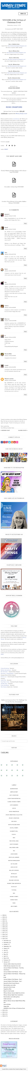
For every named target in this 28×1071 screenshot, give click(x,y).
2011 (3, 1014)
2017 (3, 932)
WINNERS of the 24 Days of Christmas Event (14, 1008)
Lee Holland (14, 863)
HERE (2, 654)
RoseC (6, 227)
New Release (14, 876)
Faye (14, 837)
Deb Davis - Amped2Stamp (7, 673)
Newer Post (6, 430)
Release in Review (14, 880)
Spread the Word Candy (9, 987)
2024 (3, 919)
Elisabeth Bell (14, 831)
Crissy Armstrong (5, 668)
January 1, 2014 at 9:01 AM (10, 270)
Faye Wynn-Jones (5, 681)
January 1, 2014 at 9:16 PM (10, 367)
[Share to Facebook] (6, 145)
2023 (3, 921)
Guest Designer (14, 844)
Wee (14, 893)
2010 (3, 1016)
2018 (3, 930)
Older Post (22, 430)
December (6, 940)
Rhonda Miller (8, 353)
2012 (3, 1012)
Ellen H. (14, 834)
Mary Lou (7, 319)
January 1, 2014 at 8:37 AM (10, 254)
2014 (3, 938)
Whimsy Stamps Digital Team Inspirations (13, 994)
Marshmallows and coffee (10, 985)
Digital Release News (14, 824)
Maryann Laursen (9, 378)
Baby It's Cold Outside (9, 991)
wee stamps (14, 906)
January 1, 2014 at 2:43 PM (10, 337)
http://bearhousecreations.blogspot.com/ (16, 52)
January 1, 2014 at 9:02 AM (10, 284)
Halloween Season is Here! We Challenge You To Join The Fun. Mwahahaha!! (14, 701)
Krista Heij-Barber (5, 685)
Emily (5, 977)
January (5, 962)
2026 (3, 915)
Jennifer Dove (4, 683)
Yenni (14, 903)
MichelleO (14, 873)
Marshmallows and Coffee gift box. (12, 996)
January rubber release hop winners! (12, 964)
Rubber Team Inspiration (14, 883)
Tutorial (14, 890)
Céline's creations (14, 818)
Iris (14, 850)
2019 (3, 928)
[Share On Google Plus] (15, 145)
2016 (3, 934)
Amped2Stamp (14, 791)
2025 (3, 917)
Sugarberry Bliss (7, 989)
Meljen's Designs (14, 870)
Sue (6, 282)
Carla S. (7, 305)
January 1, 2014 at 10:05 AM (10, 320)
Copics (14, 808)
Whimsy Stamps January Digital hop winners (14, 993)
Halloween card (14, 847)
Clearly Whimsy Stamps (14, 801)
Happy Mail (6, 1006)
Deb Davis (14, 821)
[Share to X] (9, 145)
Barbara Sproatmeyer (6, 670)
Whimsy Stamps (14, 896)
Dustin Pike (3, 680)
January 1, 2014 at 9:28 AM (10, 307)
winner (6, 149)
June (5, 952)
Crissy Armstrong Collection (14, 814)
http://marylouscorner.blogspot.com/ (17, 79)
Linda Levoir (14, 867)
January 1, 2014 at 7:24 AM (10, 229)
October (5, 944)
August (5, 948)
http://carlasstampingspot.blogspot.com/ (17, 45)
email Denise (16, 118)
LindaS (6, 365)
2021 (3, 925)
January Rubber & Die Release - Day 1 (13, 981)
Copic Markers (14, 805)
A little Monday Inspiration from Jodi (12, 965)
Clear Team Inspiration (14, 798)
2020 (3, 926)
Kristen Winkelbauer (14, 860)
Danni (6, 269)
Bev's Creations (14, 795)
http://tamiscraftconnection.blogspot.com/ (17, 72)
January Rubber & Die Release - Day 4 (13, 971)
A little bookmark (7, 998)
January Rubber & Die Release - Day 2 (13, 979)
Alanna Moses (14, 788)
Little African (6, 969)
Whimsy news (14, 899)
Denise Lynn (4, 676)
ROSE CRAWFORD (14, 107)
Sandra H (7, 214)
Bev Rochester (4, 671)
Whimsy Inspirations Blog (10, 1069)
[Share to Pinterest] (12, 145)
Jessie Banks (14, 854)
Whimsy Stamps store (21, 113)
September (6, 946)
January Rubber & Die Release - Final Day (14, 967)
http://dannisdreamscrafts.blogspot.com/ (16, 66)
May (5, 954)
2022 (3, 923)
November (6, 942)
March (5, 958)
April (5, 956)
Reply (25, 223)
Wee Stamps (4, 687)
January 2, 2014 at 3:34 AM (10, 380)
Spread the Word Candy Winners (11, 983)
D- (5, 335)
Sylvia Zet (14, 886)
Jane (6, 252)
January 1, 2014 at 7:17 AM (10, 216)
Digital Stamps (14, 827)
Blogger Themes (23, 1069)
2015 (3, 936)
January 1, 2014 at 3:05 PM (10, 355)
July (5, 950)
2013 (3, 1010)
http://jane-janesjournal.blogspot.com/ (16, 59)
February (6, 960)
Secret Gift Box (7, 1004)
